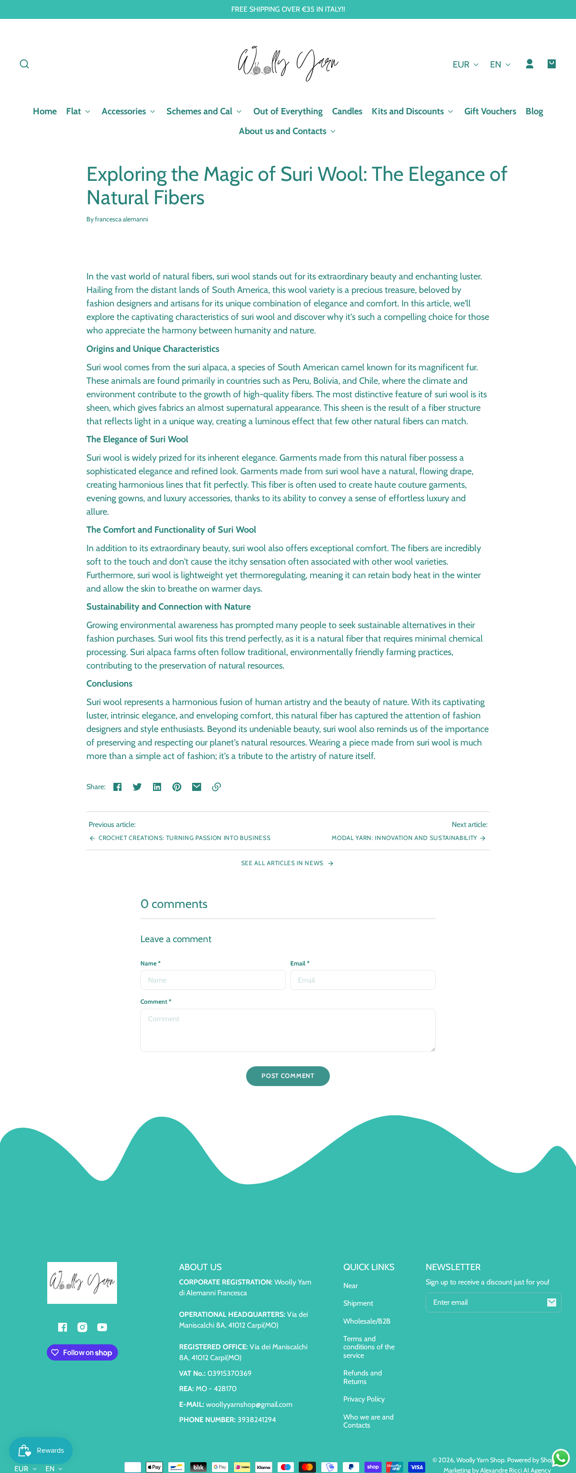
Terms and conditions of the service (369, 1347)
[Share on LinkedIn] (157, 787)
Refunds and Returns (362, 1377)
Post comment (288, 1076)
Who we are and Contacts (368, 1421)
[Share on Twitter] (137, 787)
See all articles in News (283, 863)
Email (300, 963)
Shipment (358, 1303)
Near (350, 1285)
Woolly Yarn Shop (480, 1460)
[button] (24, 64)
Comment (155, 1001)
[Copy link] (216, 787)
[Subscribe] (552, 1302)
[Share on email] (197, 787)
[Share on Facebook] (117, 787)
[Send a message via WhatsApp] (561, 1458)
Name (150, 963)
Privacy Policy (364, 1399)
